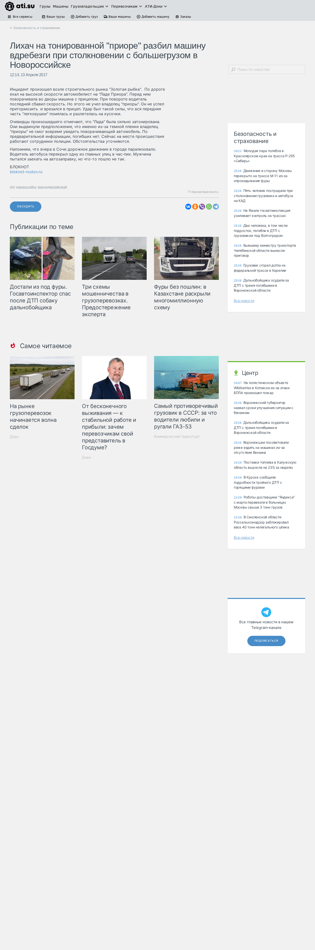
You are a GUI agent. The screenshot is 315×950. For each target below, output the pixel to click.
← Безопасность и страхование (35, 28)
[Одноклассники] (195, 207)
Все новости (244, 300)
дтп (12, 187)
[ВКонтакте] (188, 207)
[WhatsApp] (209, 207)
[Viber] (202, 207)
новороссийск (26, 187)
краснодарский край (52, 187)
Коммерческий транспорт (177, 436)
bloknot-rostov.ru (26, 171)
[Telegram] (216, 207)
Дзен (14, 436)
